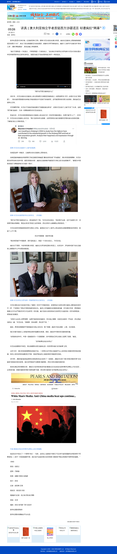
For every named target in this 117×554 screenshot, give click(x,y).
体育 (79, 6)
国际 (44, 6)
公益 (90, 8)
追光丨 (87, 89)
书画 (84, 6)
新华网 (9, 22)
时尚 (85, 8)
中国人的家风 (37, 530)
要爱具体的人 (74, 530)
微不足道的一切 (25, 538)
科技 (71, 6)
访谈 (92, 6)
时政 (39, 6)
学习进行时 (32, 6)
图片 (98, 6)
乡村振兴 (58, 8)
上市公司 (102, 8)
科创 (73, 6)
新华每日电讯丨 (90, 86)
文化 (82, 6)
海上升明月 (50, 538)
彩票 (79, 8)
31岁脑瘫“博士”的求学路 (101, 86)
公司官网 (20, 7)
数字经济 (48, 8)
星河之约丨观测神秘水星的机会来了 (96, 93)
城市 (69, 8)
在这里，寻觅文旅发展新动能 (101, 80)
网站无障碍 (86, 1)
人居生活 (39, 8)
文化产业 (107, 8)
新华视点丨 (89, 75)
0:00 (21, 86)
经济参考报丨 (89, 82)
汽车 (33, 8)
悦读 (87, 8)
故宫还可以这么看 (13, 532)
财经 (47, 6)
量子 (76, 6)
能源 (74, 8)
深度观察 (90, 63)
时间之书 (62, 530)
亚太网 (98, 8)
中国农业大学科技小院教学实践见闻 (104, 70)
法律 (103, 6)
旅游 (72, 8)
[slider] (65, 86)
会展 (77, 8)
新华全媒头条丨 (102, 67)
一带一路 (93, 8)
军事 (90, 6)
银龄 (62, 8)
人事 (42, 6)
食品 (35, 8)
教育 (68, 6)
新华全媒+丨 (89, 80)
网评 (50, 6)
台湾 (55, 6)
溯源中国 (65, 8)
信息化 (43, 8)
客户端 (94, 1)
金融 (30, 8)
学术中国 (53, 8)
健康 (87, 6)
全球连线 (64, 6)
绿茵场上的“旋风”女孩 (103, 103)
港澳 (52, 6)
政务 (100, 6)
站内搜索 (108, 1)
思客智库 (59, 6)
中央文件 (107, 6)
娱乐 (82, 8)
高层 (36, 6)
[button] (18, 86)
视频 (95, 6)
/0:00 (24, 86)
